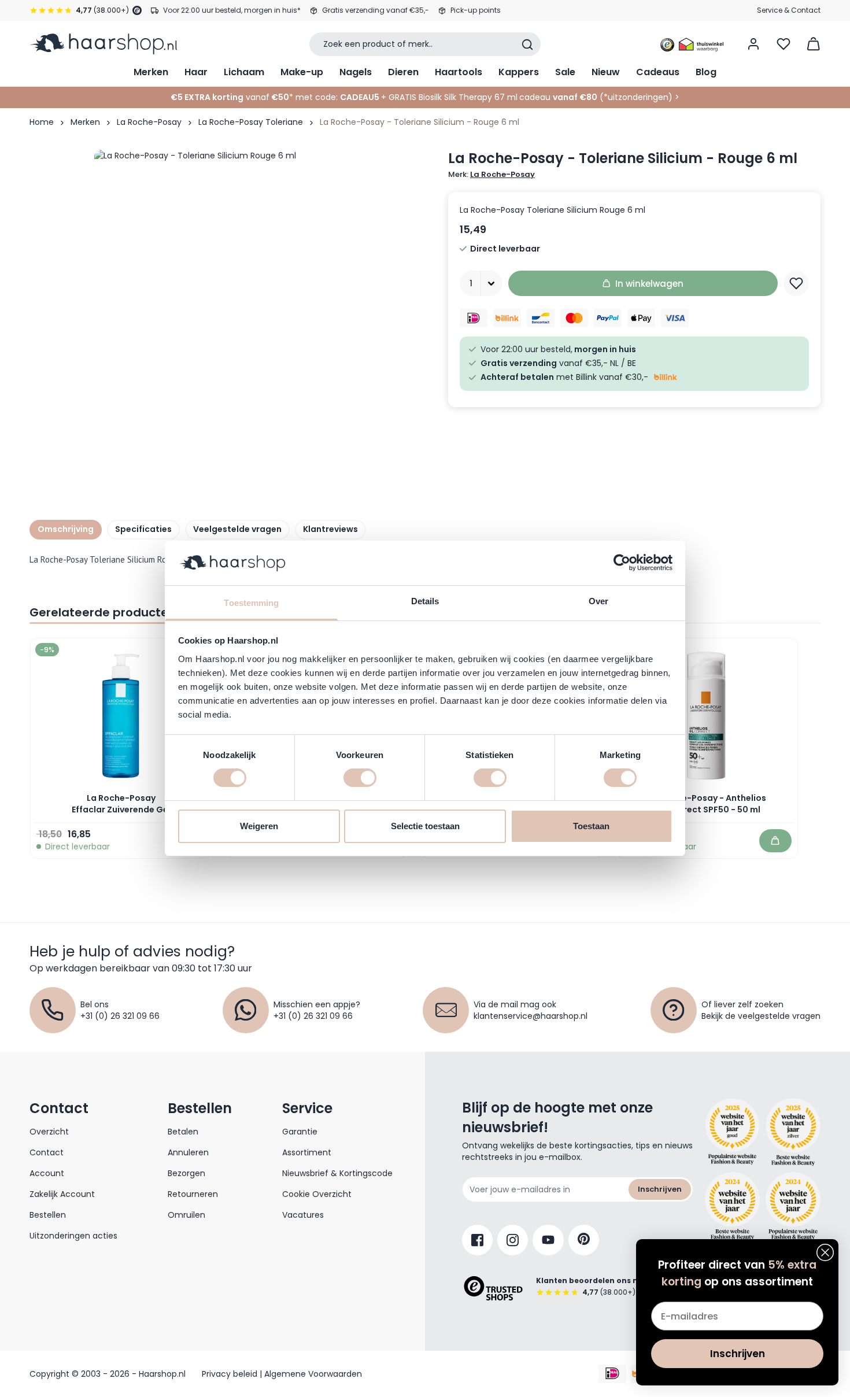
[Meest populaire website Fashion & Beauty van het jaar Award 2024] (793, 1206)
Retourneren (193, 1194)
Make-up (301, 72)
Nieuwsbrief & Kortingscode (337, 1173)
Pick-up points (475, 10)
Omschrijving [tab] (66, 529)
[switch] (359, 777)
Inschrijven (660, 1189)
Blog (706, 72)
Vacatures (303, 1215)
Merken (151, 72)
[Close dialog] (825, 1252)
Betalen (183, 1131)
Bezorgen (186, 1173)
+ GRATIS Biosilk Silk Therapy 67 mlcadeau (489, 97)
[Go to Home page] (103, 44)
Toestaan (591, 826)
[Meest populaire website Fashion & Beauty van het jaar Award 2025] (793, 1132)
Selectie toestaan (425, 826)
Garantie (299, 1131)
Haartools (458, 72)
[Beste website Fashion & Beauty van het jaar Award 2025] (732, 1132)
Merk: (491, 174)
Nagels (355, 72)
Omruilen (186, 1215)
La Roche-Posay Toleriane (250, 122)
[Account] (753, 44)
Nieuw (606, 72)
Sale (565, 72)
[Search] (527, 44)
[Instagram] (512, 1240)
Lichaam (244, 72)
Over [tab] (598, 601)
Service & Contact (789, 10)
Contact (46, 1152)
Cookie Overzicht (317, 1194)
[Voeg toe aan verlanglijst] (796, 283)
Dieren (403, 72)
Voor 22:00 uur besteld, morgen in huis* (232, 10)
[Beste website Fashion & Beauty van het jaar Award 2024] (732, 1206)
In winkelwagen (649, 284)
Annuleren (188, 1152)
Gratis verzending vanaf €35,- (375, 10)
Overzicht (49, 1131)
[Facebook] (477, 1240)
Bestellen (47, 1215)
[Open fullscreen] (265, 321)
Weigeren (259, 826)
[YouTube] (548, 1240)
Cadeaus (657, 72)
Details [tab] (425, 601)
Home (41, 122)
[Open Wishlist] (783, 44)
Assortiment (306, 1152)
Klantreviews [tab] (330, 529)
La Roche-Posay (149, 122)
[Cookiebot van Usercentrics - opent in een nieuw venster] (621, 562)
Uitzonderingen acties (73, 1235)
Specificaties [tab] (143, 529)
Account (46, 1173)
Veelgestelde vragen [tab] (237, 529)
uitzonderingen (638, 97)
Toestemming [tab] (251, 603)
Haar (196, 72)
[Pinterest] (583, 1240)
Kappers (518, 72)
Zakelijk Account (62, 1194)
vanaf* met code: (254, 97)
